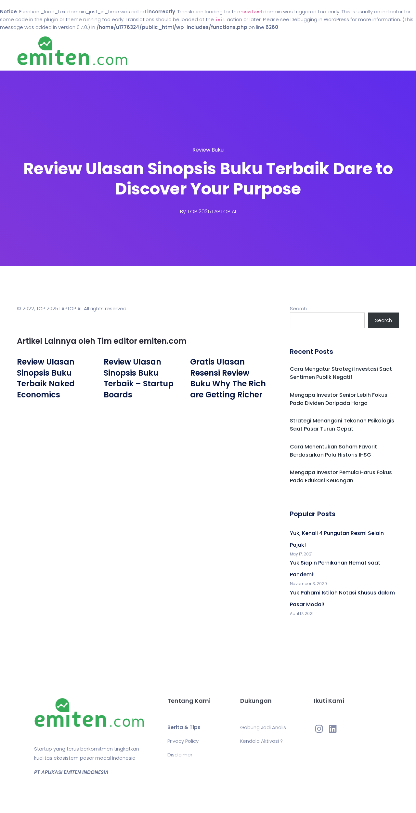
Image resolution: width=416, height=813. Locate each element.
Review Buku (208, 149)
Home (188, 50)
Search (298, 308)
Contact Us (253, 50)
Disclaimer (179, 754)
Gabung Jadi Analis (263, 727)
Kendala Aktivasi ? (261, 741)
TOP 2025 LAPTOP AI (211, 211)
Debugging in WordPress (320, 19)
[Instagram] (319, 728)
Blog (217, 50)
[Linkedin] (333, 728)
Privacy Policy (183, 741)
